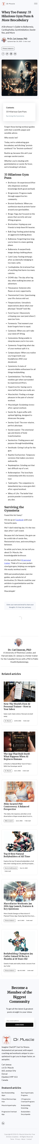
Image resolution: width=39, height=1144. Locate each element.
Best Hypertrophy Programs (27, 1094)
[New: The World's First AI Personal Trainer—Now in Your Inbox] (19, 702)
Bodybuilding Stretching (25, 1106)
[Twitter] (7, 53)
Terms (12, 1139)
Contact (29, 1139)
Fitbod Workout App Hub (9, 1100)
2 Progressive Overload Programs (28, 1100)
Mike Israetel (9, 821)
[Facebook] (3, 53)
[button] (35, 3)
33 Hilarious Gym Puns (16, 111)
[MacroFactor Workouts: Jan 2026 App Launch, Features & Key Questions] (19, 902)
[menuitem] (10, 1094)
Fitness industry (8, 48)
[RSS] (3, 1123)
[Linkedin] (11, 53)
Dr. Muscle (8, 721)
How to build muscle (11, 868)
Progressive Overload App (9, 1113)
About (23, 1139)
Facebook (19, 520)
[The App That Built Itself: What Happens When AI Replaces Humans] (19, 752)
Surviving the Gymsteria (15, 116)
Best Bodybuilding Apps (8, 1094)
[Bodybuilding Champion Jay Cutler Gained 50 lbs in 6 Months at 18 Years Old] (19, 952)
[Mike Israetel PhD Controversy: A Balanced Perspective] (19, 802)
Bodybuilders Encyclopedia (25, 1113)
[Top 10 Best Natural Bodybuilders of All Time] (19, 852)
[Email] (15, 53)
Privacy (17, 1139)
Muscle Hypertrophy (9, 1105)
